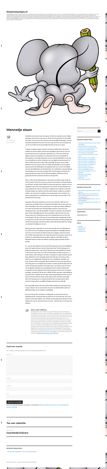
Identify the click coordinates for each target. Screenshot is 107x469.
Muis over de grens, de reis (85, 166)
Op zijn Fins (81, 177)
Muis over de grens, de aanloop (86, 167)
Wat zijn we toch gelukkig (84, 174)
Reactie (9, 354)
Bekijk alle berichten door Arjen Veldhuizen (47, 333)
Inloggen (80, 226)
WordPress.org (82, 231)
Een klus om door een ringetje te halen (87, 148)
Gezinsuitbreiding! (83, 176)
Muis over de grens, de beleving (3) (87, 161)
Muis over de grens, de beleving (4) (87, 159)
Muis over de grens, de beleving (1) (87, 164)
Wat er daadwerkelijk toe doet (85, 169)
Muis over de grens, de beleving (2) (87, 162)
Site (8, 393)
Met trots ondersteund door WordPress (27, 462)
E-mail (9, 386)
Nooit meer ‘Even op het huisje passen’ (88, 151)
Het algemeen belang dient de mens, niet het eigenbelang (22, 451)
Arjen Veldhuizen (11, 140)
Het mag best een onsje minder (86, 153)
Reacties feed (81, 229)
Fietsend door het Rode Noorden (86, 149)
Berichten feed (82, 228)
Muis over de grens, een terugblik (86, 157)
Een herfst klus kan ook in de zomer (87, 146)
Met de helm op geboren (84, 179)
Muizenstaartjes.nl (17, 11)
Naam (9, 378)
